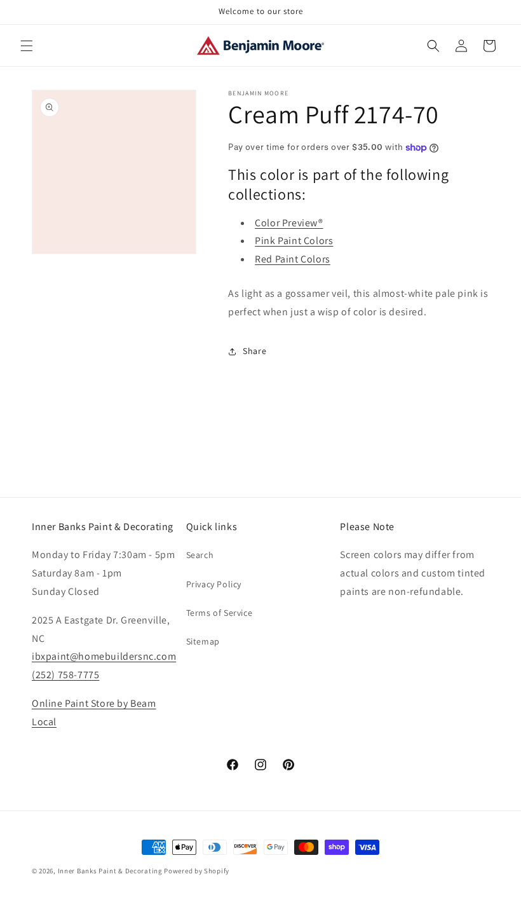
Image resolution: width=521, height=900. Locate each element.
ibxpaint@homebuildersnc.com (104, 656)
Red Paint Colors (292, 259)
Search (200, 555)
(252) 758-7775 (65, 674)
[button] (27, 46)
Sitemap (203, 641)
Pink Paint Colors (294, 240)
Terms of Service (219, 612)
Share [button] (254, 351)
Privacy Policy (213, 584)
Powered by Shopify (196, 870)
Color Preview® (289, 222)
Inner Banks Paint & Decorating (110, 870)
